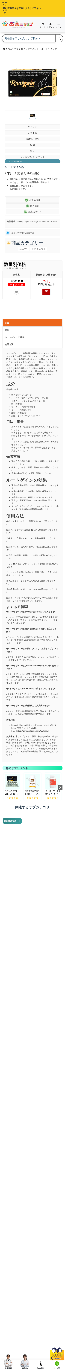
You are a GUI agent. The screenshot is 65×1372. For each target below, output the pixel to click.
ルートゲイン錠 (49, 48)
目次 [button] (32, 322)
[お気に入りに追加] (16, 292)
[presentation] (60, 787)
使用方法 (9, 344)
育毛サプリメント (30, 48)
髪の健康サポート (12, 821)
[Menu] (59, 23)
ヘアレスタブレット (13, 791)
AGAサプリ (13, 48)
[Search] (59, 38)
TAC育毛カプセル (32, 791)
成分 (7, 330)
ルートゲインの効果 (14, 337)
